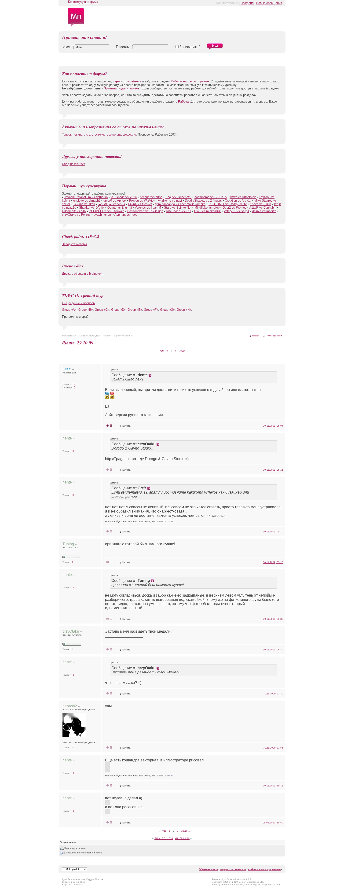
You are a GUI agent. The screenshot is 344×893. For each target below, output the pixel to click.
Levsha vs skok (84, 204)
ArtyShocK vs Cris (178, 211)
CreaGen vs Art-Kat (238, 200)
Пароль (122, 47)
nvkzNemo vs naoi (169, 200)
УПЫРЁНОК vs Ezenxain (106, 211)
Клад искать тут (73, 164)
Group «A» (69, 309)
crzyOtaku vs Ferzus (76, 214)
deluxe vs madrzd (264, 211)
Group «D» (118, 309)
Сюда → (183, 350)
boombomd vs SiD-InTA (210, 197)
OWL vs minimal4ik (207, 211)
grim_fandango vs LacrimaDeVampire (180, 204)
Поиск (255, 335)
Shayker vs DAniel (91, 207)
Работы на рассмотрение (118, 335)
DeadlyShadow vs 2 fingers (203, 200)
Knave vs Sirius (260, 204)
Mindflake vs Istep (207, 207)
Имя (66, 47)
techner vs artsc (151, 197)
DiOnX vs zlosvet (140, 204)
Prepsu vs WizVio (141, 200)
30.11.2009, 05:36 (273, 619)
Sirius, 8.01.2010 (163, 838)
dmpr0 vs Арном (114, 200)
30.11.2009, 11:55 (273, 747)
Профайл (247, 3)
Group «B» (85, 309)
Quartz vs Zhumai (119, 207)
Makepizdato (69, 335)
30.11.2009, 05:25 (273, 562)
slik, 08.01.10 (182, 838)
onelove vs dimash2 (86, 200)
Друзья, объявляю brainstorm (82, 273)
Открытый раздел (90, 335)
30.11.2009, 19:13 (273, 785)
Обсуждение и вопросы (78, 303)
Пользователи (274, 335)
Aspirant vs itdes (125, 214)
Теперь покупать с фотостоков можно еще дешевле (99, 134)
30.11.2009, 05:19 (273, 531)
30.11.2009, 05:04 (273, 425)
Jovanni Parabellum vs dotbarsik (86, 197)
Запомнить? (189, 47)
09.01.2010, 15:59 (273, 822)
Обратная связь (208, 869)
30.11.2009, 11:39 (273, 693)
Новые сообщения (269, 3)
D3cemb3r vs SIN (74, 211)
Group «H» (184, 309)
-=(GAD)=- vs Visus (111, 204)
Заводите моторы (74, 244)
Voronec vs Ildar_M (148, 207)
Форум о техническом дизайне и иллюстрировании (250, 869)
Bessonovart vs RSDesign (145, 211)
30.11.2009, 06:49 (273, 649)
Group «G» (167, 309)
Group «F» (151, 309)
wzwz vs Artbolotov (243, 197)
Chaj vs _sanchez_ (178, 197)
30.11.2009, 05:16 (273, 470)
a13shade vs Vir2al (124, 197)
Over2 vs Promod (234, 207)
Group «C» (102, 309)
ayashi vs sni (103, 214)
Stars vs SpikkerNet (177, 207)
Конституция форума (83, 2)
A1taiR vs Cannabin (262, 207)
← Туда (160, 350)
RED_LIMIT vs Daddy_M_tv (228, 204)
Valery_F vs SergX (236, 211)
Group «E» (135, 309)
